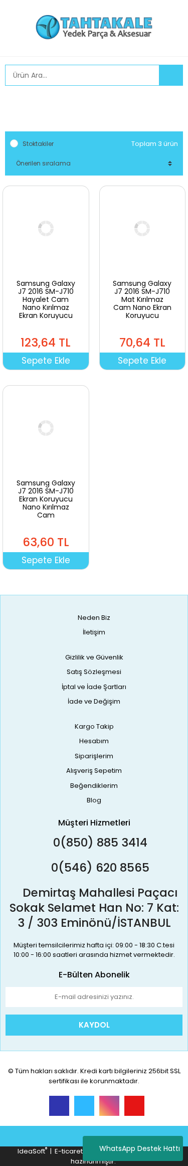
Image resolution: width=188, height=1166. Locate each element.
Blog (94, 800)
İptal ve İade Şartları (94, 687)
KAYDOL (94, 1025)
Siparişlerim (94, 756)
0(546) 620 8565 (98, 868)
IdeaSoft (32, 1151)
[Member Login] (15, 103)
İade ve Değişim (94, 701)
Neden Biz (94, 617)
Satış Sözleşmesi (94, 672)
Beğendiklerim (94, 785)
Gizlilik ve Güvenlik (94, 657)
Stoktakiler (38, 143)
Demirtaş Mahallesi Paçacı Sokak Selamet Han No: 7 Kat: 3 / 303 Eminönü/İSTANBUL (94, 908)
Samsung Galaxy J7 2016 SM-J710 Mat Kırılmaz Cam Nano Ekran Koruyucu (142, 299)
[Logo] (94, 27)
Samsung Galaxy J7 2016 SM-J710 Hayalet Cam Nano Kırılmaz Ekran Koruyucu (46, 299)
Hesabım (94, 741)
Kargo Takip (94, 726)
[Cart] (168, 103)
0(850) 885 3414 (98, 843)
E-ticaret (69, 1151)
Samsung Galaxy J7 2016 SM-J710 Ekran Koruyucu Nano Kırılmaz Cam (46, 499)
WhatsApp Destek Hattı (139, 1148)
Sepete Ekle (46, 361)
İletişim (94, 632)
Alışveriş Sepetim (94, 770)
